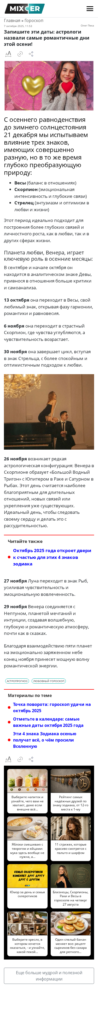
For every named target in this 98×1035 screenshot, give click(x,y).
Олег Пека (87, 25)
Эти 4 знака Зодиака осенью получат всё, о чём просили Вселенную (44, 740)
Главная (12, 20)
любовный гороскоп (48, 681)
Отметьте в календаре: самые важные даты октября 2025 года (48, 722)
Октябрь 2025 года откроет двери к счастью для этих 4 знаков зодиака (52, 557)
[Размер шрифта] (8, 54)
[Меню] (90, 8)
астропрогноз (17, 681)
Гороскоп (34, 20)
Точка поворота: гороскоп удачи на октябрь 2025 (52, 707)
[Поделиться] (31, 54)
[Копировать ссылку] (20, 54)
